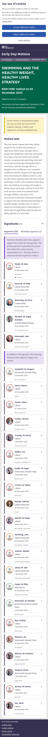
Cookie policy (7, 725)
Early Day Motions (16, 54)
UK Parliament (7, 60)
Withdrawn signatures (31, 231)
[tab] (11, 232)
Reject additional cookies (24, 34)
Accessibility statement (10, 734)
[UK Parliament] (8, 47)
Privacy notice (7, 731)
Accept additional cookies (24, 27)
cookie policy (7, 21)
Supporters (11, 231)
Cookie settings (24, 40)
